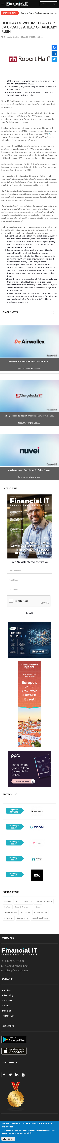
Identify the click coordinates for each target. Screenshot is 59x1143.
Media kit (6, 1010)
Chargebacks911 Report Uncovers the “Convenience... (29, 416)
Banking (7, 901)
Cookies (6, 1005)
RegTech (7, 907)
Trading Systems (10, 912)
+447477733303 (14, 961)
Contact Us (7, 1000)
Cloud (38, 907)
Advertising (7, 995)
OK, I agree (8, 1139)
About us (6, 990)
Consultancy (27, 901)
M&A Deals (8, 918)
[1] (28, 101)
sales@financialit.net (16, 970)
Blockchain (25, 912)
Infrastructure (22, 918)
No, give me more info (22, 1133)
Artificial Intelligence (40, 918)
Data (16, 901)
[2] (49, 134)
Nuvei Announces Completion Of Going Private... (29, 470)
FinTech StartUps (40, 912)
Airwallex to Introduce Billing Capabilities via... (29, 361)
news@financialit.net (16, 965)
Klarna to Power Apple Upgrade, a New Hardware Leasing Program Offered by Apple (39, 13)
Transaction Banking (44, 901)
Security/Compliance (23, 907)
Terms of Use (8, 1015)
